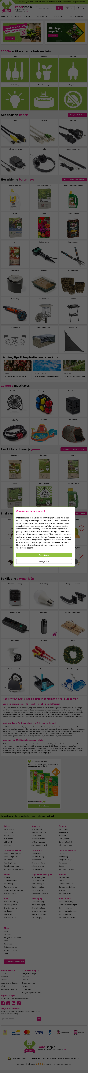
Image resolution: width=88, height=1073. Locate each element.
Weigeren (44, 561)
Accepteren (44, 555)
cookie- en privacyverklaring (28, 537)
